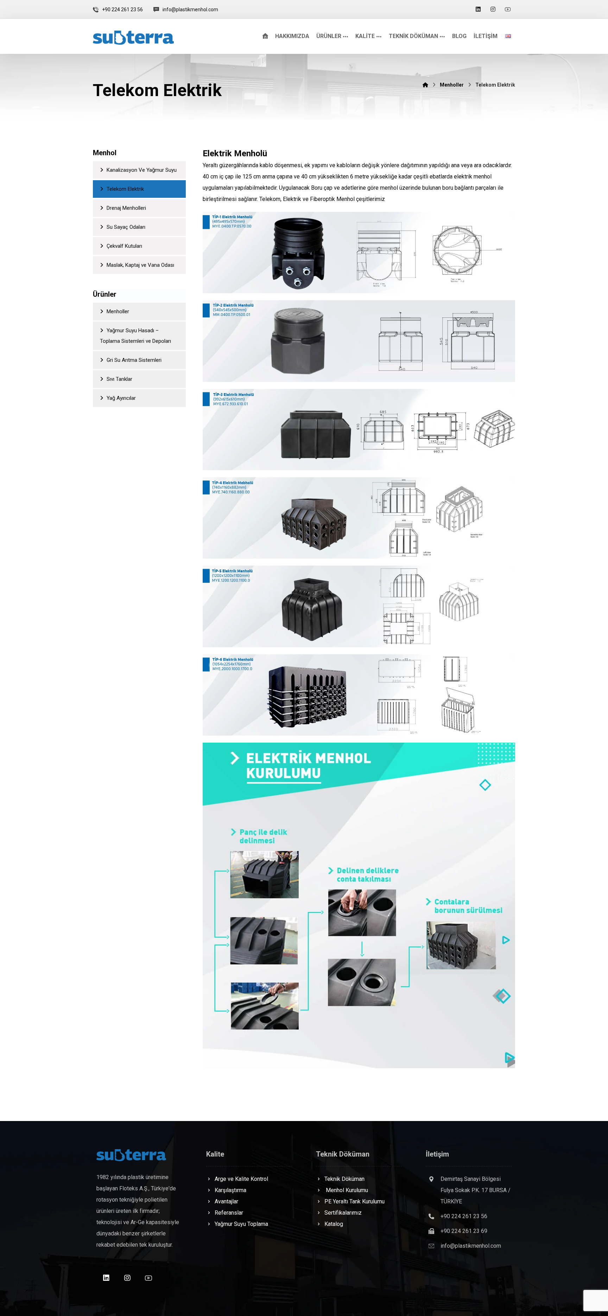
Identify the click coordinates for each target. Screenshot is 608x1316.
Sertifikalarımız (343, 1212)
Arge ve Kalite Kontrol (241, 1179)
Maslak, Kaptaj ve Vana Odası (140, 265)
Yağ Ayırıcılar (121, 398)
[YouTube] (507, 9)
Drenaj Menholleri (126, 208)
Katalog (333, 1224)
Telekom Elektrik (125, 189)
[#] (106, 1278)
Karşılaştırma (230, 1190)
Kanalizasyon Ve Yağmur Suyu (142, 170)
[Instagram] (493, 9)
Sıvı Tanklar (119, 379)
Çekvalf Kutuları (124, 246)
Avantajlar (226, 1201)
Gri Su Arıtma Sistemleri (134, 360)
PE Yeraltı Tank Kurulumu (354, 1201)
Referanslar (229, 1212)
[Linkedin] (478, 9)
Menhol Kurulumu (346, 1190)
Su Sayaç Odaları (126, 227)
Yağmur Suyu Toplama (241, 1224)
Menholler (118, 311)
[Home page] (425, 85)
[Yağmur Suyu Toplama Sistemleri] (133, 38)
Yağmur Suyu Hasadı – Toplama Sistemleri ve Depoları (135, 335)
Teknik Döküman (344, 1179)
